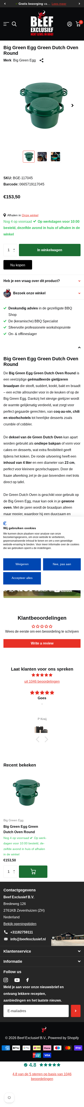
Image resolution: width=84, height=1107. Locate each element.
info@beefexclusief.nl (28, 939)
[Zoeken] (14, 24)
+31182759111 (21, 932)
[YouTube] (17, 980)
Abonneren (76, 1011)
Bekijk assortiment (5, 24)
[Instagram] (5, 980)
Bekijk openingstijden (19, 924)
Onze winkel (30, 215)
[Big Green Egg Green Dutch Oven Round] (25, 792)
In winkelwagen (49, 250)
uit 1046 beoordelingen (42, 681)
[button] (4, 3)
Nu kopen (17, 265)
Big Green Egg (24, 60)
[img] (42, 675)
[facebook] (27, 980)
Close (42, 951)
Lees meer (59, 3)
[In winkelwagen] (33, 872)
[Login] (69, 24)
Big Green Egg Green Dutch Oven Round (20, 829)
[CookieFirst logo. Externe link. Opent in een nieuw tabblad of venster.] (4, 523)
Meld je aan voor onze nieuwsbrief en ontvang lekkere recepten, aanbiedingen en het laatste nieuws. (33, 993)
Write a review (42, 643)
